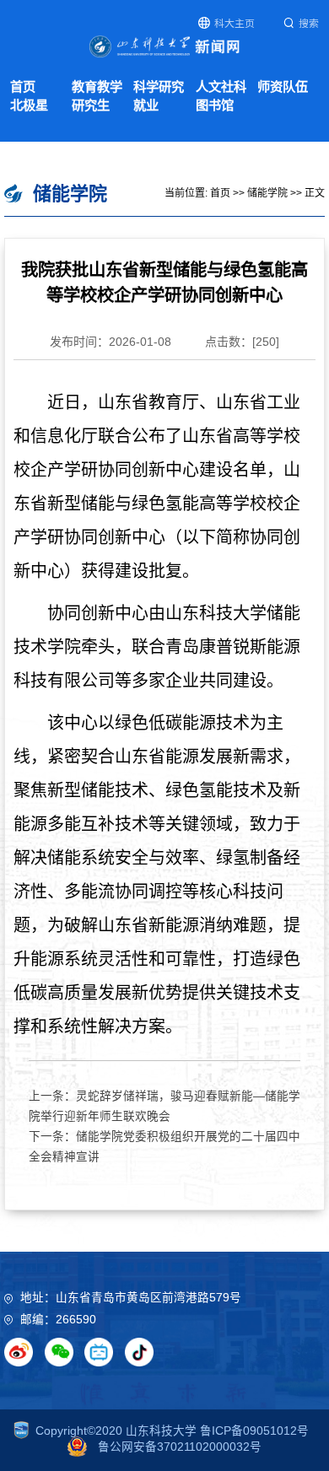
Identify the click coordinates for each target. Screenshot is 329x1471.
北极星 (29, 105)
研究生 (91, 105)
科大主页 (234, 24)
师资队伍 (282, 86)
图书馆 (215, 105)
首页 (22, 86)
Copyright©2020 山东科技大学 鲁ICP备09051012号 (172, 1431)
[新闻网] (164, 45)
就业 (146, 105)
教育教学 (97, 86)
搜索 (309, 24)
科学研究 (158, 86)
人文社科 (221, 86)
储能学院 (267, 193)
